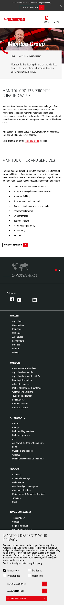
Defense (16, 344)
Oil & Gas (16, 333)
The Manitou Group (20, 512)
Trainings (16, 498)
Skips (14, 447)
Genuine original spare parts (25, 486)
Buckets (16, 423)
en (55, 270)
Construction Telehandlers (24, 368)
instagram (21, 299)
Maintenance (18, 482)
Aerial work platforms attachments (27, 443)
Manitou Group (32, 141)
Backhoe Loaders (20, 407)
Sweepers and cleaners (22, 451)
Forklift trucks (18, 399)
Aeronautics (17, 337)
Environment (18, 340)
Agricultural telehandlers (23, 372)
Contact (15, 522)
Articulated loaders (20, 384)
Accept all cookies (16, 598)
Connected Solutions (21, 490)
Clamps (15, 427)
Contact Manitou (13, 245)
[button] (56, 19)
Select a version (29, 7)
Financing (16, 474)
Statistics (37, 570)
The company (18, 518)
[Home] (14, 19)
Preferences (13, 575)
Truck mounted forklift (22, 395)
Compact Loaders (20, 403)
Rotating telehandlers (22, 380)
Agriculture (17, 321)
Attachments (17, 417)
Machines (15, 362)
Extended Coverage (21, 478)
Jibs (14, 439)
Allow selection (15, 591)
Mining (15, 352)
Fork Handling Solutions (23, 431)
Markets (15, 315)
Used (14, 502)
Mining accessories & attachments (27, 458)
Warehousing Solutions (22, 392)
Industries (16, 329)
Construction (18, 325)
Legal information (20, 525)
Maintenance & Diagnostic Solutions (28, 494)
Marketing (37, 575)
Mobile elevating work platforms (26, 388)
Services (14, 469)
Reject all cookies (16, 584)
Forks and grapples (21, 435)
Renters (15, 348)
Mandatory (13, 570)
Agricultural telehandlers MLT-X (26, 376)
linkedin (36, 299)
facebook (10, 299)
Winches (16, 454)
